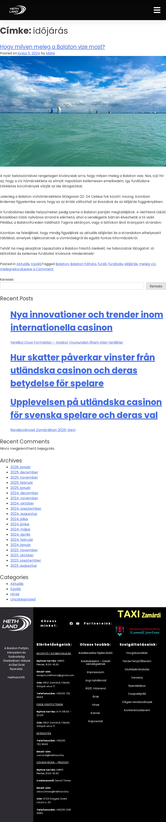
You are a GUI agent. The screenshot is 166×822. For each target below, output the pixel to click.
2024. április (20, 534)
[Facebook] (71, 623)
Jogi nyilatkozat (95, 680)
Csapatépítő (137, 694)
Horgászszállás (137, 653)
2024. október (22, 503)
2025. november (24, 477)
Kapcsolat (95, 721)
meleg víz (147, 263)
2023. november (24, 550)
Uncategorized (22, 599)
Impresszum (95, 672)
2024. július (19, 518)
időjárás (131, 263)
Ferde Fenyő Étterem (137, 661)
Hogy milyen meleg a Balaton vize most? (52, 46)
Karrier (95, 713)
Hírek (14, 594)
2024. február (21, 539)
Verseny (137, 677)
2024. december (24, 493)
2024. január (20, 544)
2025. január (20, 487)
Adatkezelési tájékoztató (95, 653)
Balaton (62, 263)
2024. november (24, 498)
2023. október (22, 555)
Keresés (7, 279)
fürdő (102, 263)
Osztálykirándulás (137, 669)
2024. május (20, 529)
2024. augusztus (23, 513)
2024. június (19, 524)
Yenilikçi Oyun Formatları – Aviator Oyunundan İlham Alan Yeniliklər (66, 342)
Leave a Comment (38, 269)
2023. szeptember (25, 560)
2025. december (24, 472)
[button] (157, 10)
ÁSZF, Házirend (95, 688)
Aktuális (23, 263)
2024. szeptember (26, 508)
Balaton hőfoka (83, 263)
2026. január (20, 467)
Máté (50, 53)
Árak (95, 696)
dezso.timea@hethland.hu (53, 791)
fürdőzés (115, 263)
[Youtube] (77, 623)
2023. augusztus (23, 565)
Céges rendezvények (137, 702)
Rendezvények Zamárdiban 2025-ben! (43, 429)
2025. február (21, 482)
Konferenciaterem (137, 710)
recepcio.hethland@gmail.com (55, 675)
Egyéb (36, 263)
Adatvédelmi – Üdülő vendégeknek (95, 662)
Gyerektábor (137, 686)
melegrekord (11, 269)
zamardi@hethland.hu (50, 755)
